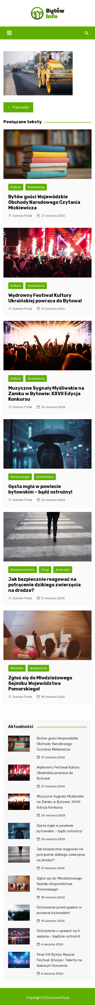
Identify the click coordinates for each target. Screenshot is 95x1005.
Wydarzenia (36, 187)
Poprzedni (21, 107)
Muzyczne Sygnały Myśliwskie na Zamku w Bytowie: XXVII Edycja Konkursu (46, 393)
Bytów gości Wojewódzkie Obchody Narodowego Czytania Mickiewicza (44, 202)
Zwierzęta (63, 569)
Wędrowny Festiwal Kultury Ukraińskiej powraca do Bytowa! (45, 298)
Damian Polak (22, 215)
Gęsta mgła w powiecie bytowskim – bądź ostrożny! (40, 489)
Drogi (45, 569)
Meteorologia (20, 477)
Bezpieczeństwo (23, 569)
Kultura (16, 187)
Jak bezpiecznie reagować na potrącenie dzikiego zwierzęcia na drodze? (44, 584)
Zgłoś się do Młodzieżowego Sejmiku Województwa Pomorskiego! (40, 683)
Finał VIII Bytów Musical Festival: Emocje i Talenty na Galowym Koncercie (59, 960)
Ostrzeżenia (44, 477)
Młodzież (17, 668)
